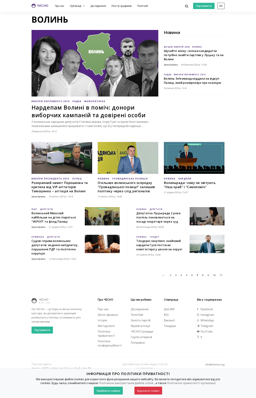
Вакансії (169, 320)
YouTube (206, 331)
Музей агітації (140, 326)
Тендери (170, 326)
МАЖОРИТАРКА (94, 101)
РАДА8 (168, 74)
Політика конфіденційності (110, 343)
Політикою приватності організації (191, 383)
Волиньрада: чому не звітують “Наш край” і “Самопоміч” (190, 185)
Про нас (59, 5)
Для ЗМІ (169, 309)
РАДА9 (76, 101)
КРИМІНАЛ (38, 237)
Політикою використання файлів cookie (126, 383)
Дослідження (98, 5)
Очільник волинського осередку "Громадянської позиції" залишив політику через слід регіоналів (126, 187)
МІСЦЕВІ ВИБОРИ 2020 (177, 47)
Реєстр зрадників (121, 5)
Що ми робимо (141, 299)
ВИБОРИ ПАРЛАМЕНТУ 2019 (50, 101)
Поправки (138, 343)
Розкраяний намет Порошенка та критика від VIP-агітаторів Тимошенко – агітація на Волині (60, 187)
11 (221, 275)
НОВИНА (197, 47)
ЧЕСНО (43, 300)
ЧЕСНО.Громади (142, 331)
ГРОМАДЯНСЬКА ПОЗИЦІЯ (130, 178)
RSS (166, 315)
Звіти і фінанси (108, 315)
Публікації (76, 5)
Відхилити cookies (148, 390)
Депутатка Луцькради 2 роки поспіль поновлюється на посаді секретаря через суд (158, 217)
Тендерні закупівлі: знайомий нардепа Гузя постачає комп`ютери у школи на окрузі (159, 245)
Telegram (206, 326)
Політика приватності (106, 334)
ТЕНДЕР (154, 237)
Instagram (207, 315)
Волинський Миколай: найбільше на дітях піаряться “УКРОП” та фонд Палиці (54, 217)
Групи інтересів (141, 337)
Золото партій (140, 320)
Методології (106, 326)
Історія (102, 320)
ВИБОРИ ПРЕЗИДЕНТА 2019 (50, 178)
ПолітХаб (137, 315)
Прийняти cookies (108, 390)
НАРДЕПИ (184, 178)
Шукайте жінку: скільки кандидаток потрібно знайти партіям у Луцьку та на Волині (194, 55)
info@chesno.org (214, 364)
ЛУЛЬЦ (77, 178)
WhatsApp (207, 320)
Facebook (206, 309)
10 (214, 275)
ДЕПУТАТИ (46, 209)
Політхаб (142, 5)
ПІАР (34, 209)
